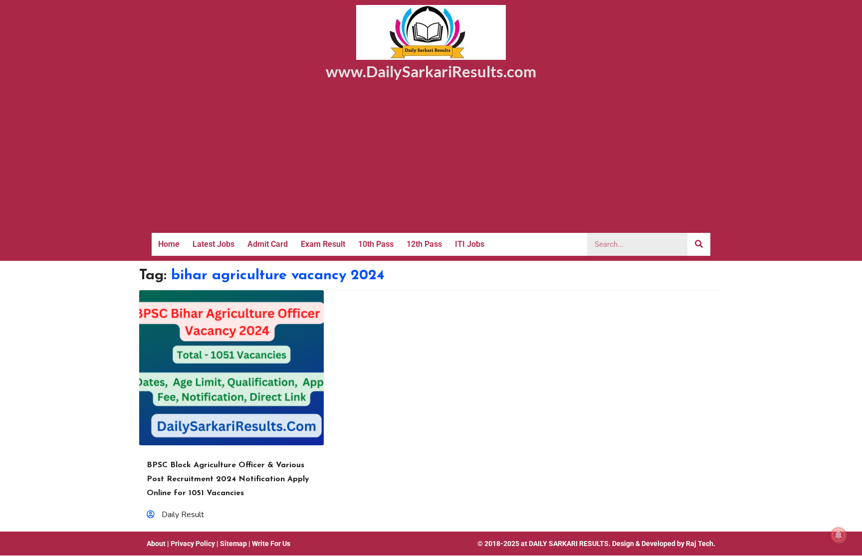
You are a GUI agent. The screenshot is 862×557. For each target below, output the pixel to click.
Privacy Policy (193, 544)
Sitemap (233, 544)
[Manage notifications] (839, 535)
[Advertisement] (431, 158)
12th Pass (424, 244)
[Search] (698, 244)
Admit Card (267, 244)
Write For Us (271, 544)
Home (169, 244)
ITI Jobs (469, 244)
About (156, 544)
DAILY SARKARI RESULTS (569, 544)
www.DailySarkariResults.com (431, 71)
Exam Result (323, 244)
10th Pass (376, 244)
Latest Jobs (213, 244)
